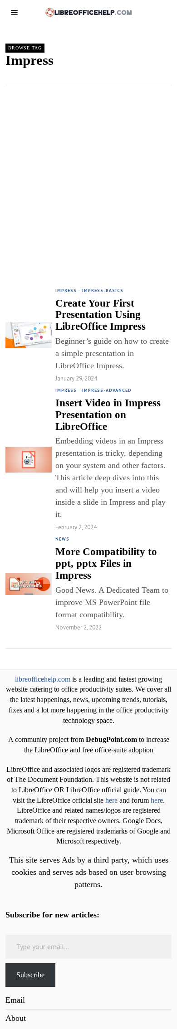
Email (15, 1000)
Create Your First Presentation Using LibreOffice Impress (100, 314)
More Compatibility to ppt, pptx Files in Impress (106, 563)
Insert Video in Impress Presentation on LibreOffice (108, 414)
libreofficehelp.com (42, 679)
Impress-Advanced (107, 390)
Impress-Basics (102, 290)
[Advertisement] (88, 178)
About (15, 1018)
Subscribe (30, 975)
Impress (66, 290)
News (62, 539)
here (111, 800)
